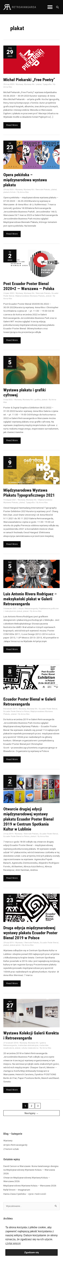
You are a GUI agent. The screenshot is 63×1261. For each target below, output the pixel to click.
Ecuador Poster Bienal (48, 709)
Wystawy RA (29, 84)
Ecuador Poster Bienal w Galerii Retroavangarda (29, 702)
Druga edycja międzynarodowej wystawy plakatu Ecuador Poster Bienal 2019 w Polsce (30, 932)
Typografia (47, 84)
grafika (38, 400)
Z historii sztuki (11, 1149)
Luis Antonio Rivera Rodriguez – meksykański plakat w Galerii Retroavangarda (30, 599)
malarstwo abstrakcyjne (28, 1045)
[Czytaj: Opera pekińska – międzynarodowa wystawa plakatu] (31, 154)
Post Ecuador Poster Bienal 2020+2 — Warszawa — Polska (28, 286)
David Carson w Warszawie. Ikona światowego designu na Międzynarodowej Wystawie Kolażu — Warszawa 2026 (30, 1170)
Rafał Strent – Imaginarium (16, 1189)
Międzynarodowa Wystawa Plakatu (30, 296)
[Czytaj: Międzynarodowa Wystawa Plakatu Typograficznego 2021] (31, 470)
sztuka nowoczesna (29, 1048)
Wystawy (7, 1140)
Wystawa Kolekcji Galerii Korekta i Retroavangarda (31, 1035)
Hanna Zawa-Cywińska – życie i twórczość (24, 1194)
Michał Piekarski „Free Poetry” (29, 79)
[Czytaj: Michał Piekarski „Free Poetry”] (31, 59)
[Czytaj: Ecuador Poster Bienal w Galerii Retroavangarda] (31, 679)
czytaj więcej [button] (13, 1243)
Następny (31, 1113)
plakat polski (15, 945)
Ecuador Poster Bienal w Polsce (16, 711)
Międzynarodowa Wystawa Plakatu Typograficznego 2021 (29, 493)
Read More (12, 124)
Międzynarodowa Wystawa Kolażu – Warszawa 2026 (30, 1185)
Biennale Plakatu (43, 189)
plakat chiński (9, 192)
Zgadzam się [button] (31, 1252)
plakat (38, 84)
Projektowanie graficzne (48, 608)
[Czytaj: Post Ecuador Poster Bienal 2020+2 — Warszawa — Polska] (31, 263)
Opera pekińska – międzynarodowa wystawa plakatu (25, 179)
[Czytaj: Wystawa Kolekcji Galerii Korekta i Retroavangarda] (31, 1013)
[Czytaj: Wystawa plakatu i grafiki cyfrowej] (31, 369)
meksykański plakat (13, 611)
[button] (50, 7)
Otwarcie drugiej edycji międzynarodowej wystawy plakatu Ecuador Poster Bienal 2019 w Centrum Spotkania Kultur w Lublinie (28, 819)
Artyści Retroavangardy (15, 1144)
